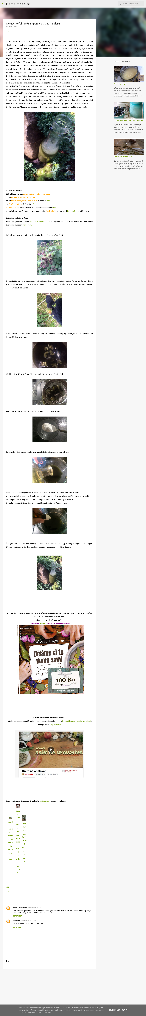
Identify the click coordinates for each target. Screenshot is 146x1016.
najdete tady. (55, 724)
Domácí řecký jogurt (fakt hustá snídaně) (128, 120)
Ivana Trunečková (20, 907)
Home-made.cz (18, 4)
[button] (7, 30)
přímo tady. (27, 225)
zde (48, 201)
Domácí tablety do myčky (123, 157)
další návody (44, 801)
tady (54, 208)
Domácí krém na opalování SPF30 (76, 721)
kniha (42, 624)
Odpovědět (17, 916)
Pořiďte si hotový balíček (40, 221)
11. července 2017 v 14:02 (29, 920)
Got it (125, 1010)
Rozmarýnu (72, 211)
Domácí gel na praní (121, 84)
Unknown (16, 920)
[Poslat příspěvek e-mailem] (7, 888)
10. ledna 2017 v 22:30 (35, 907)
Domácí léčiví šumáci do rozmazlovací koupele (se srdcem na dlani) (18, 842)
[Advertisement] (49, 987)
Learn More (114, 1010)
